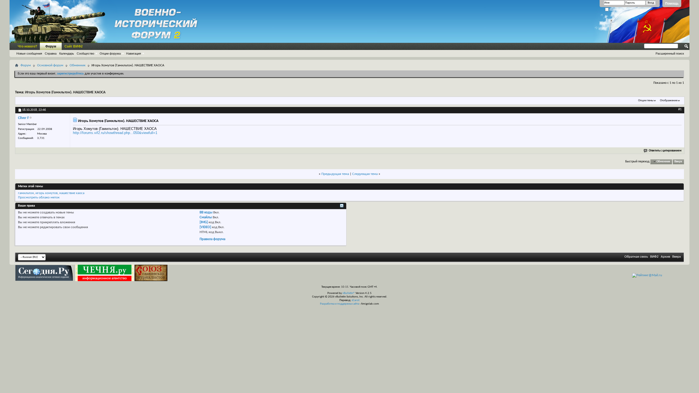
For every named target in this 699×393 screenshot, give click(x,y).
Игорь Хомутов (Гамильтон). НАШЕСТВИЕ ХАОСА (65, 92)
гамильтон (26, 193)
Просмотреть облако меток (39, 197)
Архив (665, 256)
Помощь (672, 3)
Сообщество (85, 53)
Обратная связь (636, 256)
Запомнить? (617, 9)
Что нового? (27, 46)
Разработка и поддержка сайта (339, 303)
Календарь (66, 53)
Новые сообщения (29, 53)
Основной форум (50, 65)
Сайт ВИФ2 (73, 46)
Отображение (668, 100)
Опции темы (645, 100)
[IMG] (204, 222)
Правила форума (212, 239)
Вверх (678, 161)
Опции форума (110, 53)
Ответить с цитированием (665, 150)
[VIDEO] (205, 227)
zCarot (356, 300)
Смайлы (206, 217)
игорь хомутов (46, 193)
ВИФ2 (654, 256)
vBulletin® (348, 293)
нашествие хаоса (71, 193)
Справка (51, 53)
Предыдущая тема (335, 174)
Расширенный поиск (670, 53)
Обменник (77, 65)
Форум (50, 46)
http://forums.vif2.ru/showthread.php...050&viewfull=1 (115, 133)
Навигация (133, 53)
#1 (680, 109)
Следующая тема (365, 174)
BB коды (206, 212)
